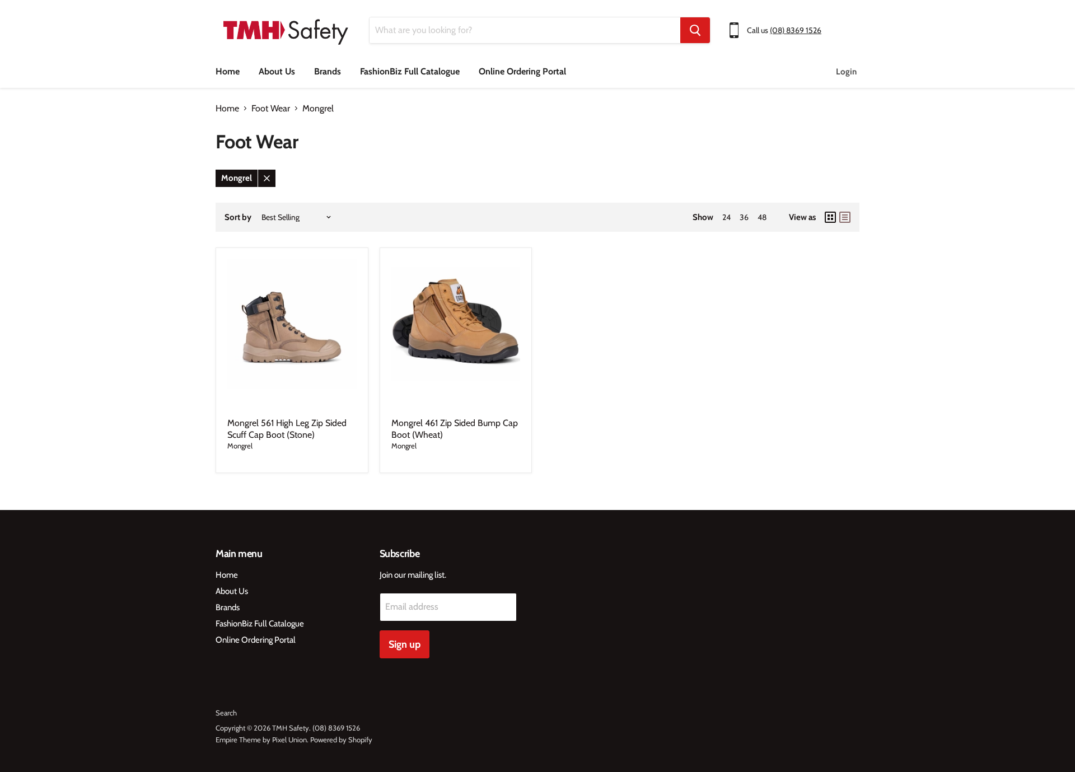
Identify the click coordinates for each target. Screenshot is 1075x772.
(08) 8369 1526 (795, 30)
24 (726, 217)
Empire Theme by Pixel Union (261, 739)
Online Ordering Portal (522, 71)
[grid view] (830, 217)
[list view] (844, 217)
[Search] (695, 30)
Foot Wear (270, 109)
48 (762, 217)
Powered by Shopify (341, 739)
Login (846, 72)
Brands (327, 71)
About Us (277, 71)
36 (744, 217)
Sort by (238, 217)
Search (226, 712)
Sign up (404, 644)
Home (228, 71)
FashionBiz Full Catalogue (410, 71)
